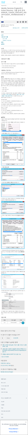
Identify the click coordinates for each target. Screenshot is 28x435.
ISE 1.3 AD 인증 (7, 94)
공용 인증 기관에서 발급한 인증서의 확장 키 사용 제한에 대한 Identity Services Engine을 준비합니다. (14, 350)
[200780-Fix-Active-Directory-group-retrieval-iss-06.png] (13, 269)
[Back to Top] (23, 323)
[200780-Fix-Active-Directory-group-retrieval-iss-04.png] (13, 213)
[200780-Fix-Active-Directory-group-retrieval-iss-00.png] (11, 131)
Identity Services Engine (7, 372)
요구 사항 (5, 38)
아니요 (8, 338)
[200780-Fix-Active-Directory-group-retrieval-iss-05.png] (13, 248)
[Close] (26, 422)
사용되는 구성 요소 (7, 40)
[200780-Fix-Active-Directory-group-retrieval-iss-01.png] (13, 165)
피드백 (16, 338)
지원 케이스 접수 (5, 363)
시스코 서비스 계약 (6, 365)
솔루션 (2, 44)
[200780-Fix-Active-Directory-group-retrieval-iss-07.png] (13, 288)
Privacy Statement (13, 428)
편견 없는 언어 (16, 27)
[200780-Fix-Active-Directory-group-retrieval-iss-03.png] (13, 196)
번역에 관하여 (25, 27)
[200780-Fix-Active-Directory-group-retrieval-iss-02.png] (13, 180)
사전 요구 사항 (4, 36)
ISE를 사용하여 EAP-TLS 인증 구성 (12, 354)
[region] (14, 427)
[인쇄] (26, 22)
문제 (2, 42)
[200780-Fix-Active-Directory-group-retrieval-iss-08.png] (13, 309)
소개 (2, 35)
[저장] (18, 22)
